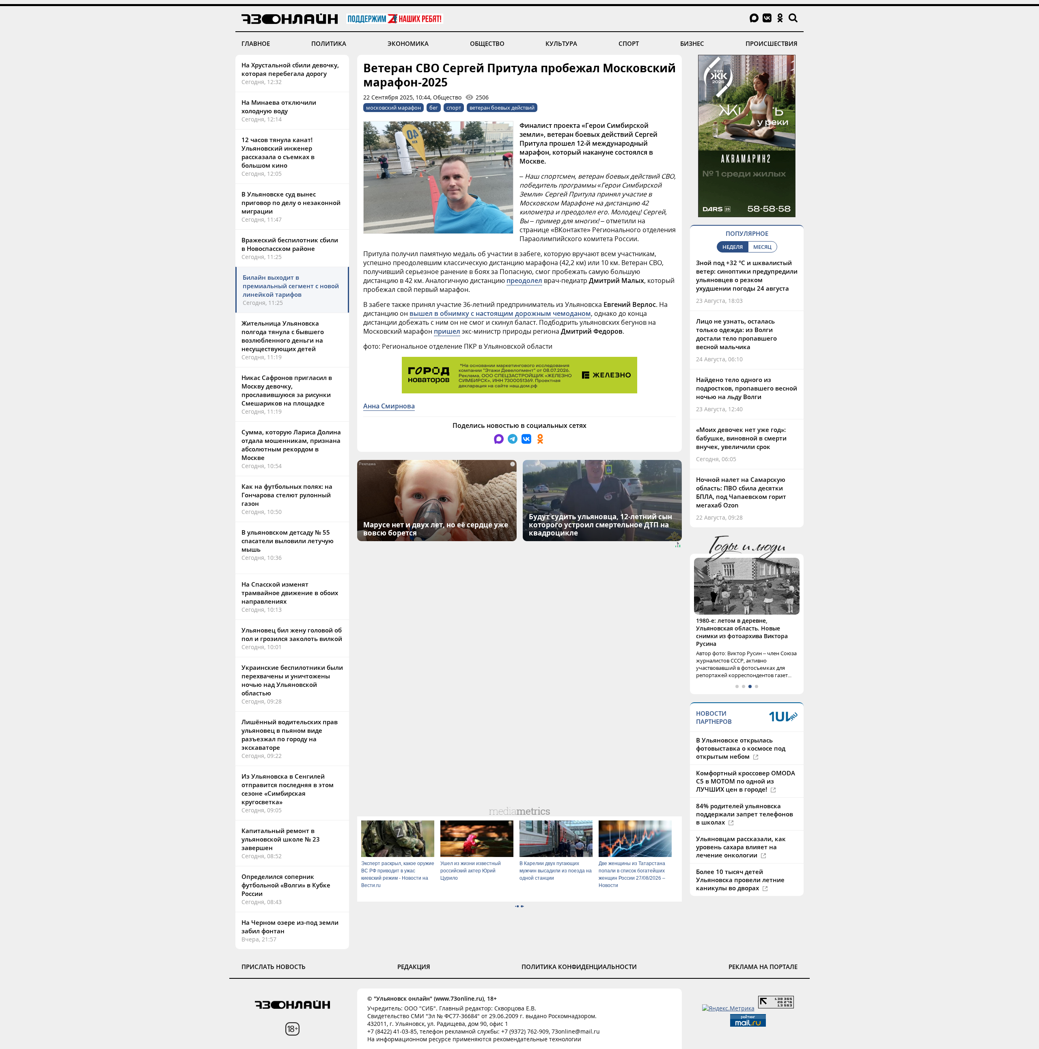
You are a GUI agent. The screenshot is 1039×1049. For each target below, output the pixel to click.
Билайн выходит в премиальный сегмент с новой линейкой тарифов (291, 285)
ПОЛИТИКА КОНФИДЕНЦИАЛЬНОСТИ (579, 967)
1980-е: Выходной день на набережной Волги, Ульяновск (740, 624)
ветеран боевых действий (502, 107)
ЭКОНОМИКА (408, 43)
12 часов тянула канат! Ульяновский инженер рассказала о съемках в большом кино (278, 152)
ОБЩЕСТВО (487, 43)
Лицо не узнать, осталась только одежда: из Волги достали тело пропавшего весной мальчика (736, 334)
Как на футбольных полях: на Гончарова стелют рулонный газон (286, 494)
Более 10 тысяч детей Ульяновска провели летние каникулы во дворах (740, 864)
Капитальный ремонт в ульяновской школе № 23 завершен (280, 839)
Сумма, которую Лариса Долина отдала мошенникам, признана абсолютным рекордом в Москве (291, 445)
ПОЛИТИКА (328, 43)
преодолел (524, 280)
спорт (453, 107)
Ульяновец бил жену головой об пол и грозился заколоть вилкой (291, 634)
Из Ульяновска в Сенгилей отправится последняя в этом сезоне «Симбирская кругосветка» (287, 789)
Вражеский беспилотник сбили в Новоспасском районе (289, 244)
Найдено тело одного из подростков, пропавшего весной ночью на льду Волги (746, 388)
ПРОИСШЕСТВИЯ (772, 43)
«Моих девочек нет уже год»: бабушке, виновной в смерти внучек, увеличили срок (741, 438)
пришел (447, 331)
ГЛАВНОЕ (255, 43)
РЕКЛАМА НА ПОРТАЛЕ (763, 967)
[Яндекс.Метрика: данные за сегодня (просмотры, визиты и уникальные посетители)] (728, 1008)
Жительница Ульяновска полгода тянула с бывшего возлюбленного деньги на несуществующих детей (282, 336)
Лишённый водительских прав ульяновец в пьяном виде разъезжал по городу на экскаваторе (289, 734)
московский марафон (393, 107)
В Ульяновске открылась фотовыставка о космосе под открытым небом (740, 733)
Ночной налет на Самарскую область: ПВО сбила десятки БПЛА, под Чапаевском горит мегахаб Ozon (741, 492)
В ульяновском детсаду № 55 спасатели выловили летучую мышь (287, 540)
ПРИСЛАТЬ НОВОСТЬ (273, 967)
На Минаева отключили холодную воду (278, 106)
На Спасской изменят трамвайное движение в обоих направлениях (289, 592)
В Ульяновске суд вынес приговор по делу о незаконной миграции (291, 202)
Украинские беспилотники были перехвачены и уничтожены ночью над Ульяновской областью (292, 680)
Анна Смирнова (389, 405)
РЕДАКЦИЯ (413, 967)
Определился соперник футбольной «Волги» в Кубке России (285, 885)
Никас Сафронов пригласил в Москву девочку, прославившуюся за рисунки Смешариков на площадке (286, 390)
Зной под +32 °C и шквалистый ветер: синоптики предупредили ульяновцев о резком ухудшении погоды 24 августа (747, 275)
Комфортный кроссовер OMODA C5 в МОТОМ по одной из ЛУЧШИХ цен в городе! (745, 765)
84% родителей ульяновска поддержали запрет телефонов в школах (744, 798)
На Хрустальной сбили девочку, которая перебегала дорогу (290, 69)
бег (433, 107)
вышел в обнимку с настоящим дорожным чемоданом (500, 313)
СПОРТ (629, 43)
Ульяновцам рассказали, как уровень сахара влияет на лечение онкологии (741, 831)
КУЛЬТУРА (561, 43)
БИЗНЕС (692, 43)
